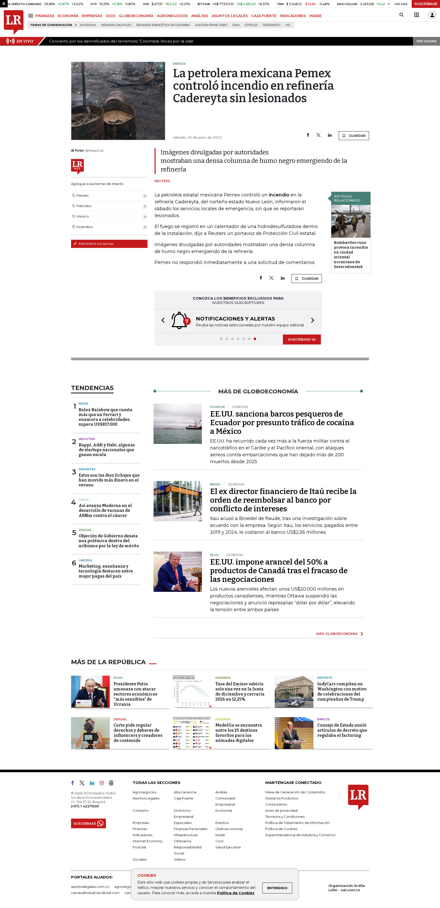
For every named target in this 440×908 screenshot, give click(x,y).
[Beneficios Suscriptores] (416, 15)
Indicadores (142, 835)
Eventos (222, 823)
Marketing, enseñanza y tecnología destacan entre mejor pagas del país (106, 571)
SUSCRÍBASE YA (302, 339)
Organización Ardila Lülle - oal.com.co (346, 888)
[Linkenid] (94, 784)
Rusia (118, 677)
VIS (287, 25)
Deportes (87, 469)
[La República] (13, 22)
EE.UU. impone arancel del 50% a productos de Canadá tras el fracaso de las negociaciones (279, 570)
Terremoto (271, 25)
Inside (220, 835)
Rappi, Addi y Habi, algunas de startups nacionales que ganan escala (107, 450)
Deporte (324, 677)
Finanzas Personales (190, 829)
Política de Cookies (235, 893)
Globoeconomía (229, 829)
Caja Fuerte (183, 798)
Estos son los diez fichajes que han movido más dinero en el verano (109, 480)
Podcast (139, 847)
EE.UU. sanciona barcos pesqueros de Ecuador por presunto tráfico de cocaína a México (282, 422)
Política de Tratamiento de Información (297, 823)
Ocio (219, 841)
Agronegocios (144, 792)
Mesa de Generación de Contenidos (295, 792)
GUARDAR (357, 136)
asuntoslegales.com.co (90, 887)
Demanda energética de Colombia (163, 25)
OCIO (110, 16)
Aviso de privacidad (281, 810)
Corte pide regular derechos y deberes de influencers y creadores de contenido (138, 733)
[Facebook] (308, 135)
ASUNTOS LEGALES (230, 16)
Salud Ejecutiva (228, 847)
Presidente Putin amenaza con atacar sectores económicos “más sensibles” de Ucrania (135, 694)
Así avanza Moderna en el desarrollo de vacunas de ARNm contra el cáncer (105, 510)
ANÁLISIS (199, 16)
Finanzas (140, 829)
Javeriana (88, 25)
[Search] (401, 15)
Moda (83, 403)
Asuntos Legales (146, 798)
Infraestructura (186, 835)
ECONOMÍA (68, 16)
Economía (223, 810)
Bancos (323, 719)
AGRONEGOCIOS (172, 16)
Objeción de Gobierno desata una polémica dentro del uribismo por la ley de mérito (109, 540)
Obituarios (182, 841)
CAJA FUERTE (264, 16)
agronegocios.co (128, 887)
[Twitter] (318, 135)
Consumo (141, 810)
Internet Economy (147, 841)
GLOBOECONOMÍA (136, 16)
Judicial (85, 530)
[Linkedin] (330, 135)
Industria (87, 439)
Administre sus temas (95, 244)
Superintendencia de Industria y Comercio (300, 835)
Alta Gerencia (185, 792)
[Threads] (113, 784)
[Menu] (31, 15)
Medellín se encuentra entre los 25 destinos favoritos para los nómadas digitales (238, 733)
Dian (236, 25)
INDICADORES (293, 16)
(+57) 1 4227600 (85, 806)
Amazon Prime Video (211, 25)
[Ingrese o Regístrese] (432, 15)
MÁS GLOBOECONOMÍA (337, 634)
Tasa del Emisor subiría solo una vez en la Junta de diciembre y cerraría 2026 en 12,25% (240, 692)
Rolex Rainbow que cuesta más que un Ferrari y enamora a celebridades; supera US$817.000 (105, 417)
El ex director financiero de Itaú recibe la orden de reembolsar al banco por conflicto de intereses (283, 500)
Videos (179, 859)
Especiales (182, 823)
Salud (84, 499)
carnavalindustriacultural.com (95, 893)
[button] (161, 321)
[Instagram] (103, 784)
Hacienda (222, 677)
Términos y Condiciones (285, 816)
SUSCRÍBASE (425, 4)
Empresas (141, 823)
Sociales (140, 859)
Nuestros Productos (281, 798)
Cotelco (251, 25)
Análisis (221, 792)
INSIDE (315, 16)
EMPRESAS (92, 16)
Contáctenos (276, 804)
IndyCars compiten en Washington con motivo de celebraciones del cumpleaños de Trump (342, 692)
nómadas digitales (116, 25)
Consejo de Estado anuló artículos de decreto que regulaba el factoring (342, 730)
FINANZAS (44, 16)
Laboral (85, 560)
